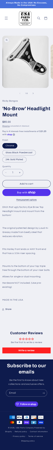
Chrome (10, 146)
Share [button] (8, 309)
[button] (6, 18)
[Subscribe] (43, 393)
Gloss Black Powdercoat (19, 152)
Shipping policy (28, 441)
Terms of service (35, 436)
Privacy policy (19, 436)
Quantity (6, 166)
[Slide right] (33, 93)
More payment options (26, 200)
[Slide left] (20, 93)
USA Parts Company (25, 428)
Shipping (6, 126)
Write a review (26, 350)
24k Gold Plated (14, 159)
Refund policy (21, 431)
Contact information (39, 431)
